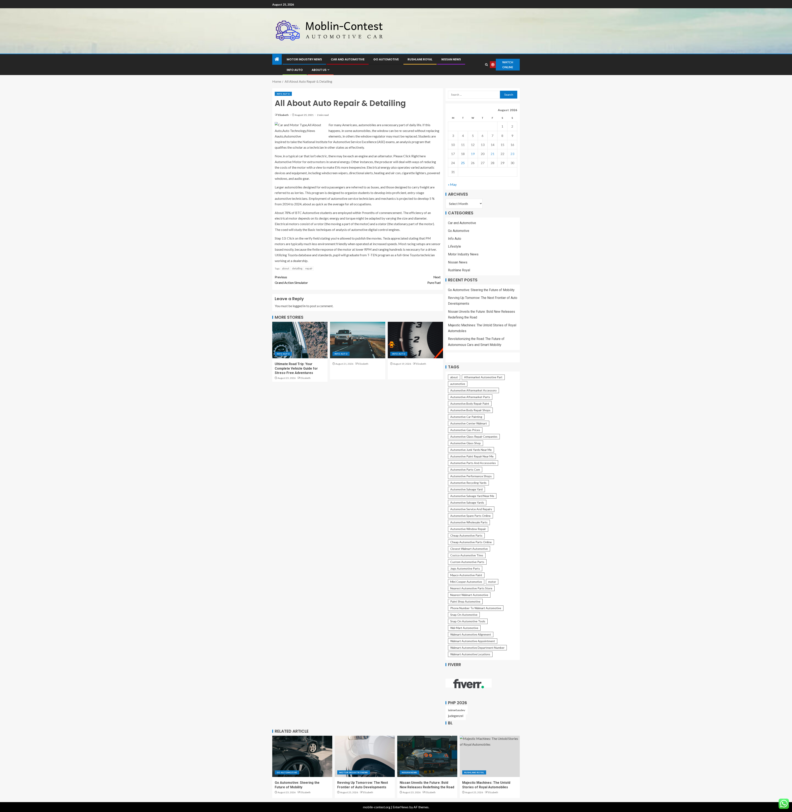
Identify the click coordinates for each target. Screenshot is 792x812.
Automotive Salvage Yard (466, 489)
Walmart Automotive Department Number (477, 647)
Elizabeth (283, 114)
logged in (299, 306)
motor (492, 581)
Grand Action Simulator (291, 279)
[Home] (277, 59)
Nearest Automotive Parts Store (471, 588)
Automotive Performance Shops (471, 476)
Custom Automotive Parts (467, 562)
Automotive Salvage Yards (467, 502)
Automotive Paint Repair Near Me (472, 456)
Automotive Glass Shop (465, 443)
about (285, 268)
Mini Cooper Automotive (466, 581)
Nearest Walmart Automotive (469, 595)
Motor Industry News (304, 59)
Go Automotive (386, 59)
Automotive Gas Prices (465, 430)
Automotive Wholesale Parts (469, 522)
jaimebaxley (456, 710)
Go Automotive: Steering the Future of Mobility (481, 290)
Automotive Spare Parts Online (470, 515)
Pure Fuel (434, 279)
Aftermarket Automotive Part (483, 377)
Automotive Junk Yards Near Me (471, 449)
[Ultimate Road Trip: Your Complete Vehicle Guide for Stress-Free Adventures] (300, 340)
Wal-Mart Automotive (464, 628)
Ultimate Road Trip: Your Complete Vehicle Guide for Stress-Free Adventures (296, 368)
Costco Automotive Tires (466, 555)
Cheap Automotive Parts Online (471, 542)
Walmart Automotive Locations (470, 654)
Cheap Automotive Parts (466, 535)
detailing (297, 268)
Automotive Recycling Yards (468, 482)
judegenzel (455, 716)
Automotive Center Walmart (468, 423)
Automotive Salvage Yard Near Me (472, 496)
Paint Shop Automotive (465, 601)
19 (473, 154)
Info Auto (295, 70)
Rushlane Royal (420, 59)
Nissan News (451, 59)
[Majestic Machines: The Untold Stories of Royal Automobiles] (490, 756)
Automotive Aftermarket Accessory (473, 390)
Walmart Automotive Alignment (470, 634)
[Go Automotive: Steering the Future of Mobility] (302, 756)
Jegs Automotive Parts (465, 568)
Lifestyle (454, 246)
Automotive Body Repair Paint (469, 403)
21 (492, 154)
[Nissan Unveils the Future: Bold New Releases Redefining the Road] (427, 756)
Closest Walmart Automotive (469, 548)
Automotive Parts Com (465, 469)
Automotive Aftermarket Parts (470, 397)
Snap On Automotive (463, 614)
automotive (457, 383)
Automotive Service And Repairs (471, 509)
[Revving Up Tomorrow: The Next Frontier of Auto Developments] (365, 756)
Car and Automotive (347, 59)
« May (452, 184)
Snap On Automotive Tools (467, 621)
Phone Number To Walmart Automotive (475, 608)
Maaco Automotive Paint (466, 575)
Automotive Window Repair (468, 529)
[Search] (486, 65)
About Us (319, 70)
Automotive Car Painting (466, 416)
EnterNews (401, 807)
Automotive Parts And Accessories (473, 463)
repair (308, 268)
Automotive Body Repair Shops (470, 410)
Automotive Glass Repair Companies (473, 436)
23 (512, 154)
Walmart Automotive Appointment (472, 641)
